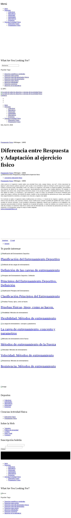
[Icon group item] (5, 388)
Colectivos (11, 12)
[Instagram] (5, 102)
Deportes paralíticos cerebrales (14, 74)
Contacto (4, 95)
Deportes (7, 10)
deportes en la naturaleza (12, 85)
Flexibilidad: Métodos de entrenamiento (28, 318)
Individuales (12, 17)
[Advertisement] (35, 43)
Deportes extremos (10, 84)
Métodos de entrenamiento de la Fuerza (28, 344)
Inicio (6, 8)
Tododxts (7, 428)
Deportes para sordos (11, 75)
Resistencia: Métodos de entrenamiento (28, 366)
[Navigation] (1, 90)
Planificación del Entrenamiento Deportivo (30, 259)
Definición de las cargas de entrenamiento (30, 270)
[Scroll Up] (1, 516)
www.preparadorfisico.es (9, 209)
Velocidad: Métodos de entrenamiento (27, 355)
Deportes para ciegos (11, 80)
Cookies (7, 432)
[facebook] (5, 98)
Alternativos (12, 18)
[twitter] (5, 100)
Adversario (11, 15)
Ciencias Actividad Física (12, 22)
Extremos (11, 20)
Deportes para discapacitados (14, 79)
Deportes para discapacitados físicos (16, 77)
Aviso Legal (8, 433)
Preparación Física (14, 25)
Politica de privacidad (11, 430)
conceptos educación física (13, 178)
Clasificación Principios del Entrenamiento (30, 296)
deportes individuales (11, 82)
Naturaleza (11, 13)
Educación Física (13, 24)
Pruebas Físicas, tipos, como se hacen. (27, 307)
